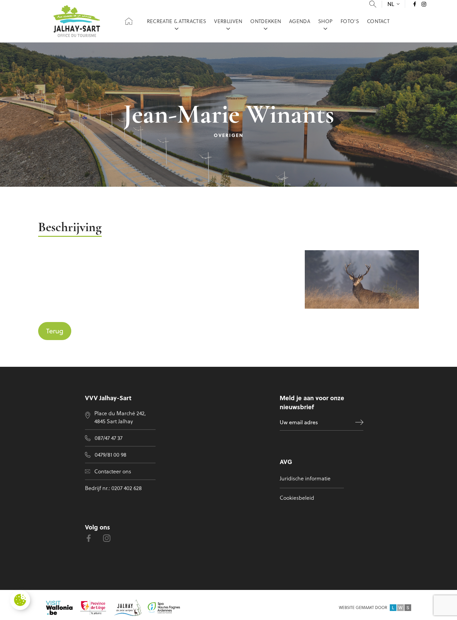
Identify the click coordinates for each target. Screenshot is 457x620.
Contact (378, 21)
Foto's (350, 21)
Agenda (299, 21)
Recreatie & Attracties (176, 21)
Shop (325, 21)
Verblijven (228, 21)
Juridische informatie (305, 478)
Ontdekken (265, 21)
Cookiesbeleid (297, 497)
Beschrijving (70, 228)
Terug (54, 331)
